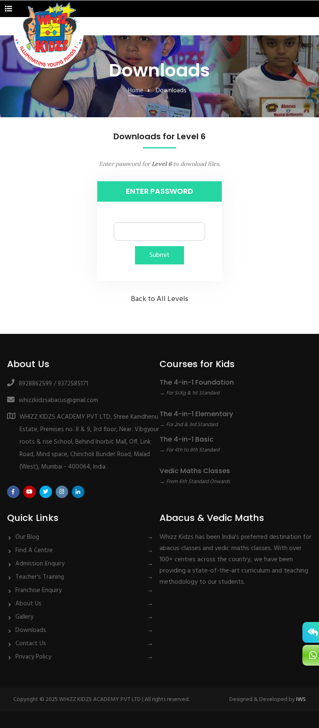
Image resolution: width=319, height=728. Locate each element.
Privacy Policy (33, 657)
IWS (301, 699)
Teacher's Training (39, 577)
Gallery (24, 617)
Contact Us (30, 644)
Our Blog (27, 537)
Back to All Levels (159, 299)
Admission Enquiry (39, 564)
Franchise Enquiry (38, 590)
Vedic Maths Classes (195, 471)
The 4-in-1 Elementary (196, 414)
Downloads (30, 630)
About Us (28, 604)
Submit (159, 255)
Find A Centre (34, 550)
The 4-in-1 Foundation (197, 382)
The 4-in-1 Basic (186, 439)
